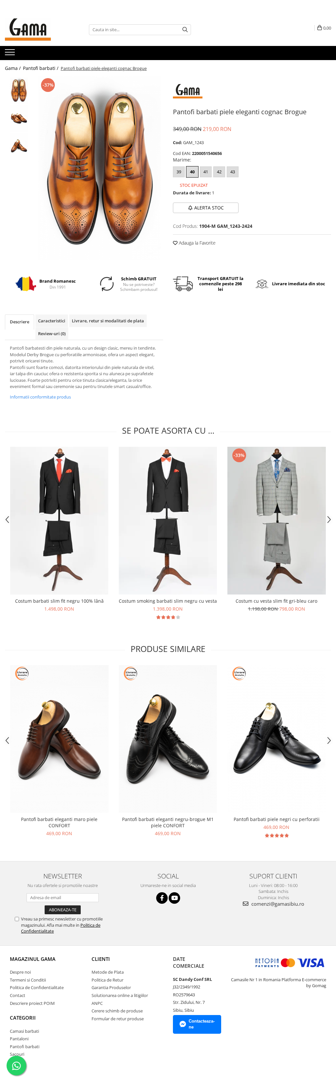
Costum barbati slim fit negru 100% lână (59, 601)
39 (179, 172)
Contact (17, 995)
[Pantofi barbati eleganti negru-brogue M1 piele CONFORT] (168, 739)
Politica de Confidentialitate (37, 987)
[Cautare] (185, 29)
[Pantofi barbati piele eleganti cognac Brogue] (99, 168)
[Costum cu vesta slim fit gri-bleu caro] (276, 521)
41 (205, 172)
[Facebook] (162, 898)
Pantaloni (19, 1039)
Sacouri (17, 1054)
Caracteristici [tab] (51, 321)
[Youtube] (174, 898)
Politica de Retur (107, 980)
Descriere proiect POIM (32, 1003)
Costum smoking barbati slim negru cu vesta (168, 601)
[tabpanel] (99, 168)
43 (232, 172)
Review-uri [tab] (52, 333)
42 (219, 172)
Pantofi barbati (24, 1047)
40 (192, 172)
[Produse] (10, 54)
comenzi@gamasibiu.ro (277, 903)
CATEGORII (23, 1017)
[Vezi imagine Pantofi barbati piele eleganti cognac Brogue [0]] (18, 90)
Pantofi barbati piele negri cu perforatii (277, 819)
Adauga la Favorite (197, 243)
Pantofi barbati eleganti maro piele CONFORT (59, 822)
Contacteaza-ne (202, 1024)
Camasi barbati (24, 1031)
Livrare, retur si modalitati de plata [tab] (108, 321)
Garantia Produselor (111, 987)
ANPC (97, 1003)
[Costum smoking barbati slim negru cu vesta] (168, 521)
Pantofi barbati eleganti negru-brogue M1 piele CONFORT (168, 822)
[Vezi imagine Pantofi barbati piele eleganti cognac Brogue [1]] (18, 118)
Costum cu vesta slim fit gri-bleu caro (276, 601)
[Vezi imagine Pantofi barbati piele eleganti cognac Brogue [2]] (18, 146)
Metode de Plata (108, 972)
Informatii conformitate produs (40, 397)
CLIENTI (101, 959)
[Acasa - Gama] (38, 29)
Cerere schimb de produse (117, 1011)
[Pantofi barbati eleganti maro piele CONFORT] (59, 739)
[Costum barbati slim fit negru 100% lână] (59, 521)
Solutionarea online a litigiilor (120, 995)
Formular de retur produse (118, 1019)
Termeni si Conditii (28, 980)
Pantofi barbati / (41, 68)
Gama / (13, 68)
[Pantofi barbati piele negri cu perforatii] (276, 739)
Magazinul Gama (32, 959)
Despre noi (20, 972)
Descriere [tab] (19, 322)
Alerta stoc (209, 208)
